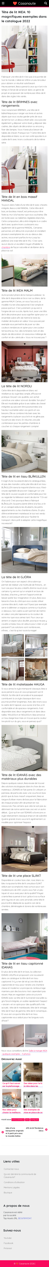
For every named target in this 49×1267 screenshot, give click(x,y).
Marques (34, 1120)
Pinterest (8, 1248)
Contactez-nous (11, 1169)
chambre (6, 247)
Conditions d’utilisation (14, 1182)
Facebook (8, 1243)
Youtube (7, 1238)
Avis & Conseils (18, 1120)
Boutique (8, 1192)
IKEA (27, 1120)
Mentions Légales (12, 1187)
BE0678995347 (24, 1218)
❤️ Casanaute (24, 3)
